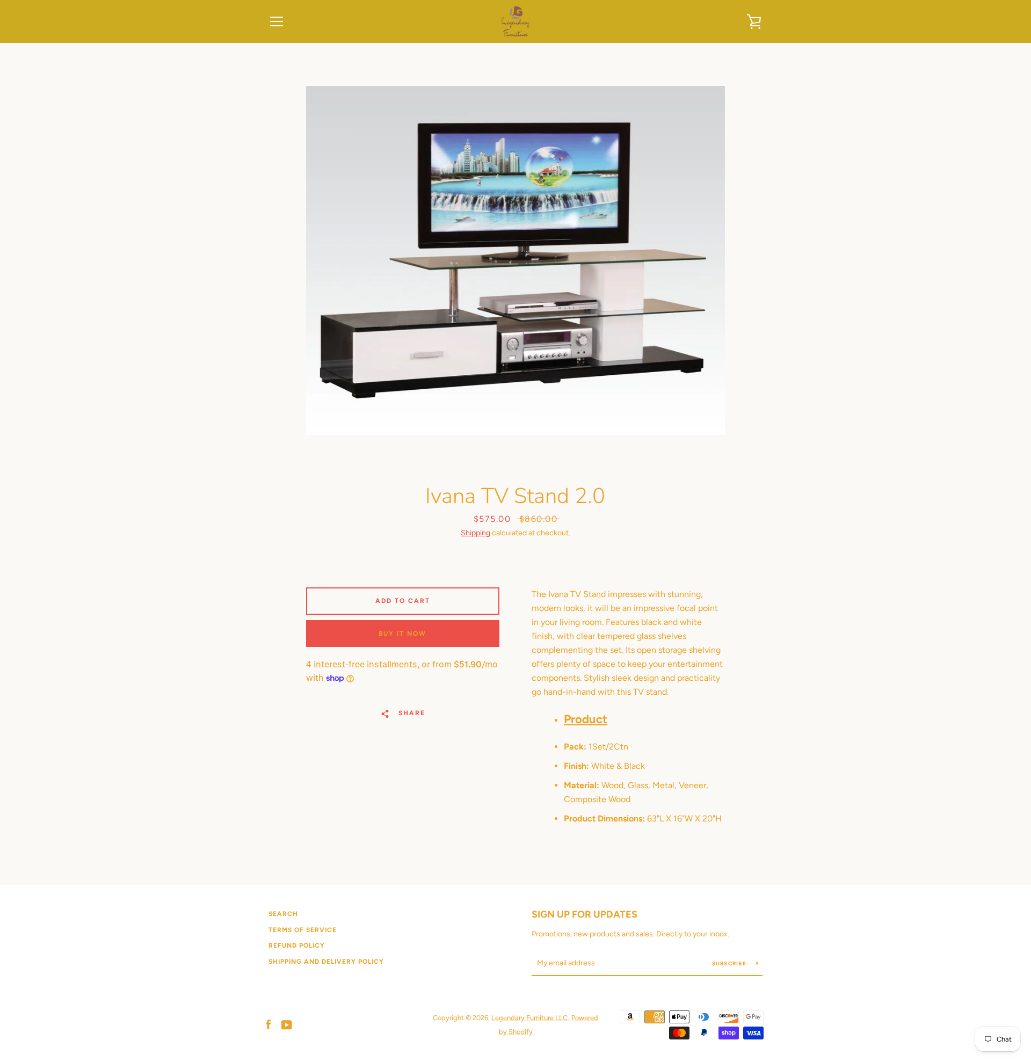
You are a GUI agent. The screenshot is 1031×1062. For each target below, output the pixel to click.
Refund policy (296, 945)
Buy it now (402, 633)
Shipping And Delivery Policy (326, 961)
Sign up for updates (584, 914)
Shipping (475, 532)
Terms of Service (302, 930)
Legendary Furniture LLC (529, 1018)
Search (283, 914)
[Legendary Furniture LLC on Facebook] (268, 1024)
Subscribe (730, 963)
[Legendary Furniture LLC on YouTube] (286, 1024)
